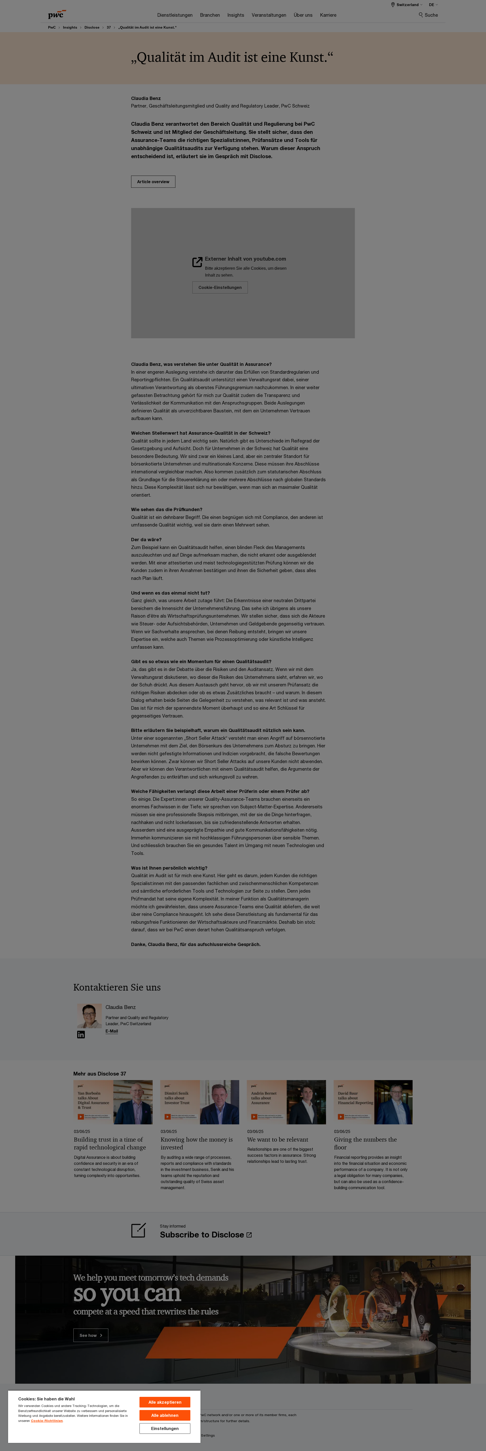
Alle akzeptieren (165, 1402)
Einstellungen (165, 1428)
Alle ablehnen (164, 1415)
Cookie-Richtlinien (47, 1421)
